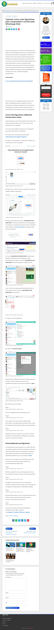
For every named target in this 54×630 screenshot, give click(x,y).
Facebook (16, 512)
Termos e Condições (6, 620)
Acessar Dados (5, 625)
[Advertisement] (20, 40)
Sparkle (27, 512)
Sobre (3, 623)
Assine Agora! (46, 94)
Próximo (32, 528)
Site (6, 602)
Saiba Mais (45, 37)
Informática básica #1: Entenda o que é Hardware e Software (10, 549)
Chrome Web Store (20, 227)
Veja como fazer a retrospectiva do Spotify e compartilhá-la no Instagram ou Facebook (20, 550)
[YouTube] (47, 105)
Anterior (9, 528)
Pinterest (21, 512)
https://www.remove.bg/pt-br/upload (15, 137)
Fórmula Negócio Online (46, 44)
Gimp (30, 455)
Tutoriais (7, 10)
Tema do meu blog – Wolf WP (46, 51)
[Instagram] (44, 108)
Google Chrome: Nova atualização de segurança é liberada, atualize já (30, 550)
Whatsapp (14, 16)
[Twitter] (11, 29)
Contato (4, 621)
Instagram (10, 512)
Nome (7, 592)
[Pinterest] (19, 29)
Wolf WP (31, 628)
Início (5, 10)
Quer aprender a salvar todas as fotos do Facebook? (30, 532)
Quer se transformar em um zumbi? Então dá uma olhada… (10, 560)
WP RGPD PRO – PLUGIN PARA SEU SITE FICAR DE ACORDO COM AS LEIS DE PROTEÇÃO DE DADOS (46, 59)
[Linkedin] (14, 29)
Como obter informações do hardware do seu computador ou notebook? (11, 533)
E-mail (7, 597)
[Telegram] (16, 29)
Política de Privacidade (6, 618)
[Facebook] (6, 29)
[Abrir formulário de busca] (51, 3)
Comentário (8, 577)
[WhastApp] (9, 29)
